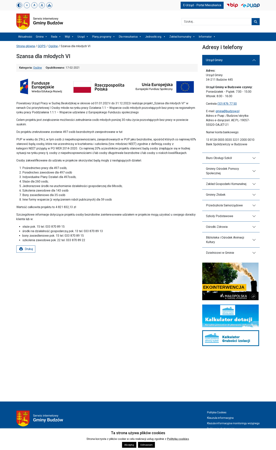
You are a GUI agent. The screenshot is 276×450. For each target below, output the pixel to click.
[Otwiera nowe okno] (232, 5)
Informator (205, 36)
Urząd (81, 36)
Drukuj (26, 249)
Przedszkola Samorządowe (224, 205)
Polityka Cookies (216, 412)
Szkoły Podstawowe (219, 216)
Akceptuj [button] (129, 444)
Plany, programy (101, 36)
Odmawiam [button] (146, 444)
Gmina (40, 36)
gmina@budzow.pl (227, 111)
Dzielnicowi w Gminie (220, 253)
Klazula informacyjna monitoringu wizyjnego (233, 423)
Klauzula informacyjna (220, 417)
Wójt (67, 36)
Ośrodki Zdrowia (217, 227)
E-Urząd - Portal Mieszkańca (202, 5)
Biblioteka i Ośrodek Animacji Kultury (225, 240)
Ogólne (53, 46)
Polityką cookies (178, 439)
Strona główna (25, 46)
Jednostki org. (153, 36)
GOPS (42, 46)
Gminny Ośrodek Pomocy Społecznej (222, 171)
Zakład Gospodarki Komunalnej (226, 184)
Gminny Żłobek (215, 194)
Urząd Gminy (214, 60)
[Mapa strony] (49, 5)
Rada (54, 36)
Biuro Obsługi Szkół (219, 158)
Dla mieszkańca (128, 36)
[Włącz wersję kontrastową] (19, 5)
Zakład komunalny (180, 36)
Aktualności (25, 36)
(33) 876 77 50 (227, 103)
